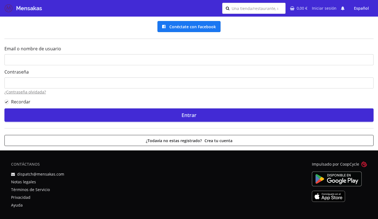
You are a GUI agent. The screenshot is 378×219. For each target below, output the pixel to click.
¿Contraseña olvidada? (25, 92)
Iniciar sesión (324, 8)
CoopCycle (349, 164)
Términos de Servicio (30, 189)
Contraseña (16, 72)
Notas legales (23, 181)
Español (361, 8)
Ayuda (17, 205)
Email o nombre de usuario (32, 49)
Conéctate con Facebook (191, 26)
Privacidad (20, 197)
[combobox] (257, 8)
